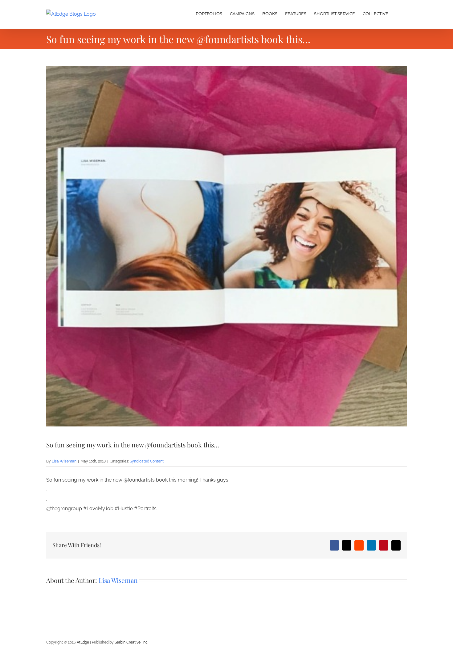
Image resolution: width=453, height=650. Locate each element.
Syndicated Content (147, 461)
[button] (397, 13)
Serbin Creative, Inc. (131, 642)
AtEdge (83, 642)
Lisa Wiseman (64, 461)
